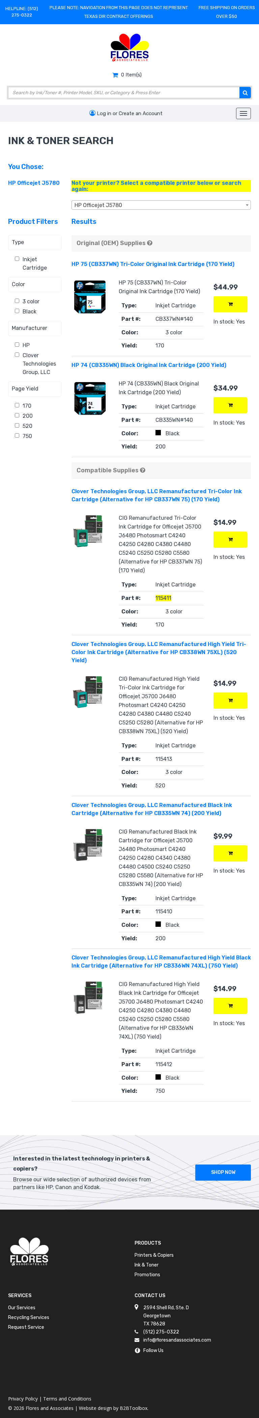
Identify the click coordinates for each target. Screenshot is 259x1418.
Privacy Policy (23, 1398)
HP (26, 345)
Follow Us (153, 1350)
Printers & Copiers (154, 1255)
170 (27, 406)
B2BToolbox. (134, 1408)
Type (18, 242)
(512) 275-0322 (161, 1332)
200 (28, 416)
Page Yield (25, 388)
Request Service (26, 1327)
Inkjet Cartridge (35, 263)
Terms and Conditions (67, 1398)
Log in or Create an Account (129, 113)
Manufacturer (29, 328)
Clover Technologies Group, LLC (39, 363)
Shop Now (223, 1172)
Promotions (147, 1275)
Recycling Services (28, 1317)
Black (29, 311)
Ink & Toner (147, 1265)
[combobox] (161, 205)
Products (148, 1243)
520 (27, 426)
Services (19, 1295)
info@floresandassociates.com (177, 1340)
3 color (31, 301)
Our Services (21, 1308)
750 (27, 436)
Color (18, 284)
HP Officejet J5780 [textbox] (98, 205)
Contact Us (150, 1295)
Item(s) (131, 75)
